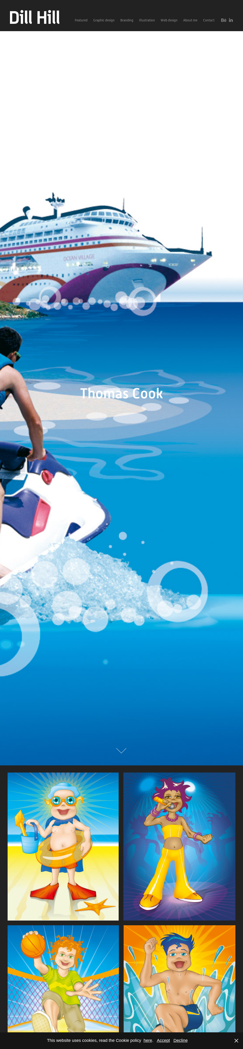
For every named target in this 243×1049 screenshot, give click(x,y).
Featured (81, 20)
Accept (163, 1040)
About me (190, 20)
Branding (126, 20)
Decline (180, 1040)
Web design (169, 20)
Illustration (147, 20)
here (148, 1040)
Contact (209, 20)
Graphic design (104, 20)
